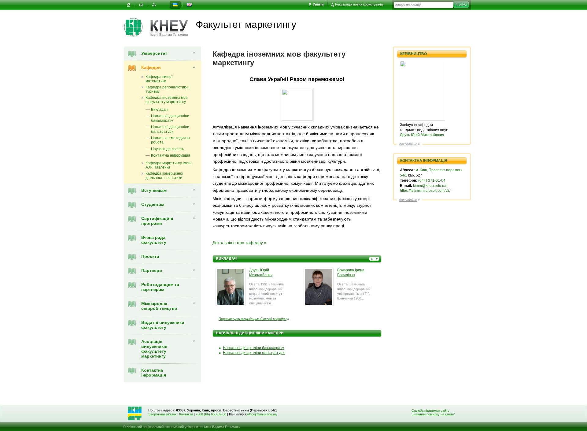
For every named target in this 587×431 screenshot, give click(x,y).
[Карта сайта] (154, 5)
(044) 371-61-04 (431, 180)
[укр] (175, 5)
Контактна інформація (153, 372)
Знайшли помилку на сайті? (433, 414)
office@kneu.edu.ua (262, 414)
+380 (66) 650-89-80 (211, 414)
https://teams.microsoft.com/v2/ (425, 190)
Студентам (152, 204)
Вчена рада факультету (153, 240)
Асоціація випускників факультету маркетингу (154, 349)
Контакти (186, 414)
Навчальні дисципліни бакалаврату (253, 348)
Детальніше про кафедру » (239, 242)
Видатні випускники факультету (162, 325)
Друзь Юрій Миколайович (422, 135)
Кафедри (151, 67)
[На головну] (128, 5)
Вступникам (154, 190)
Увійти (318, 4)
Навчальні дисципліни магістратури (254, 353)
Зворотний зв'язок (162, 414)
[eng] (189, 5)
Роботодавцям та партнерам (160, 287)
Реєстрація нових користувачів (359, 4)
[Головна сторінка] (137, 27)
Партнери (151, 270)
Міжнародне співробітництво (159, 306)
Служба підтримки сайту (430, 410)
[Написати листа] (141, 5)
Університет (154, 53)
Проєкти (150, 256)
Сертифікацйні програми (157, 221)
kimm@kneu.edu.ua (429, 186)
